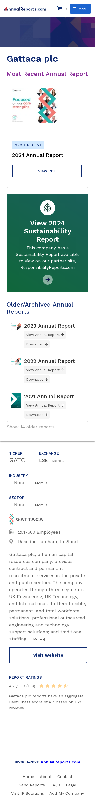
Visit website (48, 655)
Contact (64, 776)
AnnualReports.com (60, 762)
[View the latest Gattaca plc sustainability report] (48, 283)
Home (28, 776)
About (46, 776)
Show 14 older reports (31, 426)
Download (35, 344)
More (56, 461)
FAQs (55, 785)
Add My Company (66, 793)
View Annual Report (43, 335)
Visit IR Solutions (27, 793)
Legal (71, 785)
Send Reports (32, 785)
